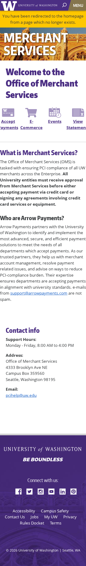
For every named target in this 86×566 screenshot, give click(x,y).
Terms (55, 523)
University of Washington (10, 5)
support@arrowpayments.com (38, 293)
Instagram (42, 491)
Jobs (34, 517)
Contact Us (15, 517)
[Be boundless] (43, 460)
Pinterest (75, 491)
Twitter (31, 491)
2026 (13, 550)
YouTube (53, 491)
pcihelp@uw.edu (21, 395)
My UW (51, 517)
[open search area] (64, 5)
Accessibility (24, 511)
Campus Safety (55, 511)
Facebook (20, 491)
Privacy (70, 517)
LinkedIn (64, 491)
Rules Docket (32, 523)
